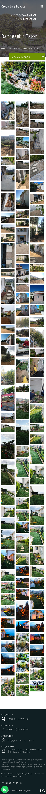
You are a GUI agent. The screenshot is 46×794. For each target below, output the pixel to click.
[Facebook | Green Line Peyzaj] (3, 783)
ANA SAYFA (6, 48)
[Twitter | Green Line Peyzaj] (10, 783)
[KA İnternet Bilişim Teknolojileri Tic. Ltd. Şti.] (42, 790)
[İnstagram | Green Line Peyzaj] (6, 783)
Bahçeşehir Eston (19, 36)
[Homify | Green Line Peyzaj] (20, 783)
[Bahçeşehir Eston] (8, 110)
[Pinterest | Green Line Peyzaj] (13, 783)
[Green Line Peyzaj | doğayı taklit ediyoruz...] (13, 6)
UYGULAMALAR (18, 48)
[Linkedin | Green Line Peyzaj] (17, 783)
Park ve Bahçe (32, 48)
